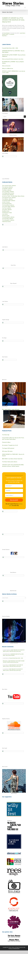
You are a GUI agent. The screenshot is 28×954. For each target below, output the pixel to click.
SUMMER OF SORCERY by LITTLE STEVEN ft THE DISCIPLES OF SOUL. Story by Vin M (13, 20)
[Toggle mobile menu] (25, 7)
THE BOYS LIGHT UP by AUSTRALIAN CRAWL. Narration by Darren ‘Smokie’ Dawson (13, 465)
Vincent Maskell (6, 33)
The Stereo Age (5, 434)
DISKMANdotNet (16, 948)
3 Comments (11, 34)
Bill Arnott (5, 660)
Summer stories (5, 34)
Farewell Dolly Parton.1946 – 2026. (16, 658)
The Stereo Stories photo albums (9, 461)
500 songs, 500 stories (7, 451)
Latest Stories (22, 33)
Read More (4, 35)
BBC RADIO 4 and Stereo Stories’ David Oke (12, 458)
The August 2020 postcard (8, 448)
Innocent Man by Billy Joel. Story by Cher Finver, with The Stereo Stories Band (13, 438)
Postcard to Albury (6, 442)
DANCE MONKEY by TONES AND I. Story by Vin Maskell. (13, 455)
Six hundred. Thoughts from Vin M (10, 445)
